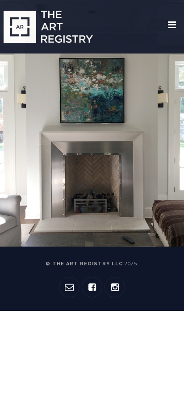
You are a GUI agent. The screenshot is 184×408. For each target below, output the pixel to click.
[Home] (48, 27)
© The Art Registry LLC (91, 264)
